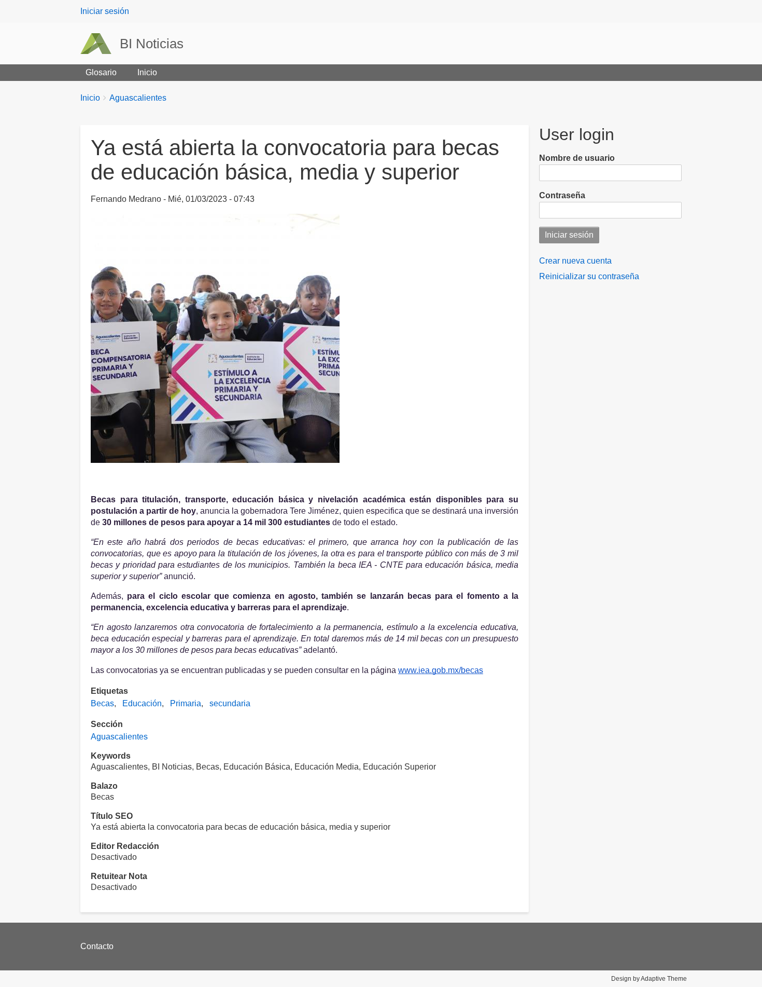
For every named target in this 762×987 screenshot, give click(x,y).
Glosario (101, 72)
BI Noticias (152, 43)
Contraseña (562, 195)
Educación (142, 703)
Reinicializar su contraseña (589, 276)
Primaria (185, 703)
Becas (102, 703)
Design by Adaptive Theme (649, 978)
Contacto (97, 946)
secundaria (229, 703)
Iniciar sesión (104, 11)
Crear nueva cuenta (575, 260)
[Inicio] (100, 43)
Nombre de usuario (577, 158)
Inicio (147, 72)
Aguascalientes (137, 97)
